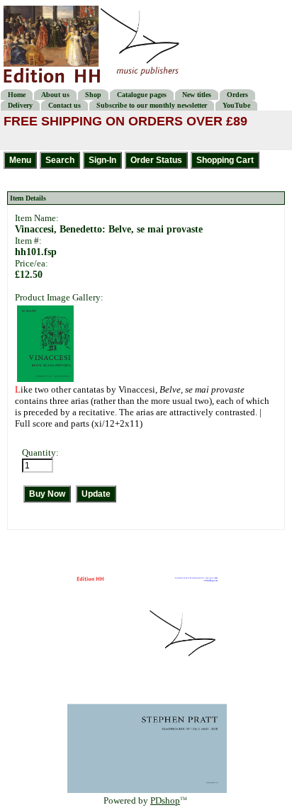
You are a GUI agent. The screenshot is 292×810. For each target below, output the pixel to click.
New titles (196, 95)
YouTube (236, 105)
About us (55, 95)
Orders (237, 95)
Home (17, 95)
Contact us (64, 105)
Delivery (20, 105)
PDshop (165, 800)
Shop (93, 95)
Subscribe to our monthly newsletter (151, 105)
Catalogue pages (142, 95)
